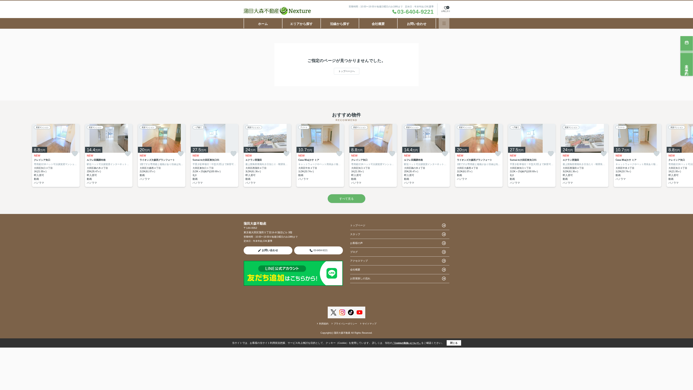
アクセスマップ (359, 260)
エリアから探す (301, 24)
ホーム (263, 24)
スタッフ (355, 234)
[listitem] (267, 155)
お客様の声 (356, 243)
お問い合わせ (416, 24)
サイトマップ (369, 323)
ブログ (354, 251)
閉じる (454, 342)
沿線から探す (340, 24)
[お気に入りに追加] (75, 154)
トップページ (357, 225)
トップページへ (346, 71)
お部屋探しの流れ (360, 278)
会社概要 (378, 24)
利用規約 (323, 323)
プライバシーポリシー (345, 323)
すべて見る (346, 198)
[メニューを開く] (444, 23)
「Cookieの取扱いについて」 (406, 343)
